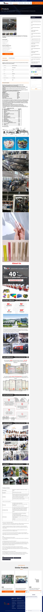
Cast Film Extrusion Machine (21, 605)
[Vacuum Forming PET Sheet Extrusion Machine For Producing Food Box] (9, 24)
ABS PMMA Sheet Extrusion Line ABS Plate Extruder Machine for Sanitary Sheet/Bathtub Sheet (35, 589)
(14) (36, 25)
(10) (36, 57)
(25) (35, 43)
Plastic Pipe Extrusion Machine (21, 608)
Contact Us (13, 605)
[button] (15, 33)
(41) (36, 37)
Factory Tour (13, 602)
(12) (35, 49)
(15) (35, 55)
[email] (35, 71)
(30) (35, 46)
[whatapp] (34, 72)
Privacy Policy (14, 608)
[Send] (41, 611)
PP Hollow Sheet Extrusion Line (21, 603)
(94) (36, 22)
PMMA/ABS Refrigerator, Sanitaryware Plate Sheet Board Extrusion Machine (21, 589)
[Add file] (26, 611)
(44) (35, 28)
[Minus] (40, 591)
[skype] (31, 71)
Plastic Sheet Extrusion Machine (21, 602)
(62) (34, 31)
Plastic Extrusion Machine (20, 600)
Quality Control (14, 603)
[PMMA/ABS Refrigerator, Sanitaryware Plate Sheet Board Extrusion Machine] (21, 579)
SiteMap (13, 606)
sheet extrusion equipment (6, 559)
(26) (34, 52)
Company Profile (14, 600)
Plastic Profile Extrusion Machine (21, 606)
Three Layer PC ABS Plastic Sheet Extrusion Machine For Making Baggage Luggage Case (7, 589)
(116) (36, 34)
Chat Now (36, 74)
